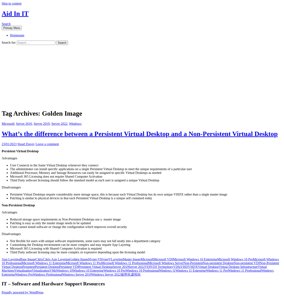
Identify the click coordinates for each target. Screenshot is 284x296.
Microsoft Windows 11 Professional (124, 263)
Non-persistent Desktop (218, 263)
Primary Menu (11, 28)
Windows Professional (47, 274)
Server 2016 (24, 123)
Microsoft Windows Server (165, 263)
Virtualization (40, 270)
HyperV (105, 259)
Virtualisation (23, 270)
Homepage (17, 35)
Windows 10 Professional (142, 270)
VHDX (193, 267)
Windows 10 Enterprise (88, 270)
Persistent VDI (69, 267)
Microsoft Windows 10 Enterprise (195, 259)
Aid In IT (15, 13)
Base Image (28, 259)
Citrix (39, 259)
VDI (148, 267)
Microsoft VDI (163, 259)
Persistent (28, 267)
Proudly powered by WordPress (22, 292)
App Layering (11, 259)
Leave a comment (47, 144)
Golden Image (79, 259)
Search (6, 24)
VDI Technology (162, 267)
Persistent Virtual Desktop (96, 267)
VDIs (176, 267)
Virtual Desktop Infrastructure (238, 267)
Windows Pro (24, 274)
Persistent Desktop (47, 267)
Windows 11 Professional (244, 270)
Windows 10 (64, 270)
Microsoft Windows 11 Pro (83, 263)
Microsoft (8, 123)
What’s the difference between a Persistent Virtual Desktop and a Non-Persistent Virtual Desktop (140, 133)
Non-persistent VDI (247, 263)
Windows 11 (167, 270)
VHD (184, 267)
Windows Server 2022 (106, 274)
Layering (117, 259)
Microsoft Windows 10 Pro (235, 259)
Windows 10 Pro (115, 270)
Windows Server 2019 (76, 274)
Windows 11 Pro (217, 270)
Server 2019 (42, 123)
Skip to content (11, 3)
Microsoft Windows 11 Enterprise (44, 263)
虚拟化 (136, 274)
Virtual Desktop (208, 267)
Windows (75, 123)
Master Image (132, 259)
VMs (52, 270)
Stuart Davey (26, 144)
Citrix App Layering (56, 259)
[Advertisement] (142, 76)
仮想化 (126, 274)
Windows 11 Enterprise (190, 270)
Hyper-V (94, 259)
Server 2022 (59, 123)
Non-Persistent (193, 263)
